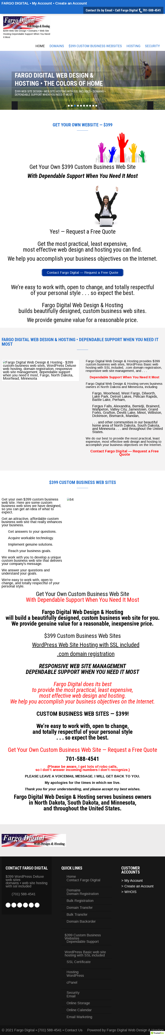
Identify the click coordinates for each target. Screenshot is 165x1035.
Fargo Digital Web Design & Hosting (135, 1030)
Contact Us (73, 1030)
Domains (56, 46)
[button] (69, 530)
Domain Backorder (81, 921)
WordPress (75, 975)
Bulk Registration (80, 900)
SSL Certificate (79, 962)
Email (71, 996)
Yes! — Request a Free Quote (83, 231)
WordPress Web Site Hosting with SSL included (85, 645)
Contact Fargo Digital (83, 880)
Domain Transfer (80, 907)
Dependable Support (83, 941)
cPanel (72, 982)
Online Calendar (79, 1010)
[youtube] (37, 905)
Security (152, 46)
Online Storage (78, 1003)
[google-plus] (31, 905)
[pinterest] (25, 905)
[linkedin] (19, 905)
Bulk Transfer (77, 914)
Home (40, 46)
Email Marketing (79, 1017)
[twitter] (13, 905)
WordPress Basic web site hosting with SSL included (85, 953)
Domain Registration (83, 893)
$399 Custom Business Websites (95, 46)
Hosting (133, 46)
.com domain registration (86, 654)
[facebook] (8, 905)
